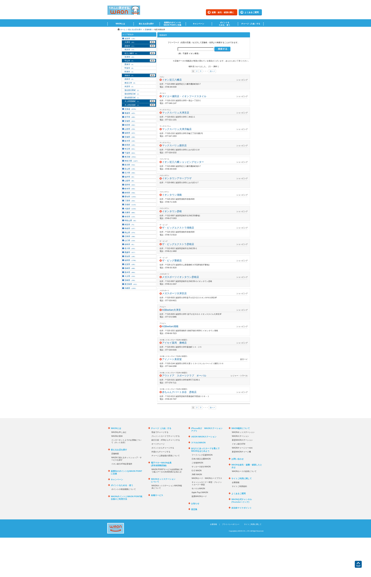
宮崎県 (130, 280)
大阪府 (130, 209)
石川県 (130, 173)
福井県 (129, 177)
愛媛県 (130, 252)
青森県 (130, 113)
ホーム (123, 30)
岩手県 (130, 117)
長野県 (130, 185)
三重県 (130, 201)
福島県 (130, 133)
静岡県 (130, 193)
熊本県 (130, 272)
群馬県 (130, 145)
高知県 (130, 256)
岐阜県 (130, 189)
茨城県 (130, 137)
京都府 (130, 204)
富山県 (130, 169)
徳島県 (129, 244)
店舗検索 (148, 30)
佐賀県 (130, 264)
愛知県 (130, 197)
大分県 (130, 276)
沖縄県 (130, 288)
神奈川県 (131, 161)
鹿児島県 (131, 284)
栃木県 (130, 141)
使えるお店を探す (135, 30)
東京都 (130, 157)
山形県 (130, 129)
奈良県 (130, 216)
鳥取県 (129, 224)
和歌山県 (130, 220)
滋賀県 (130, 38)
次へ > (212, 71)
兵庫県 (130, 212)
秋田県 (130, 125)
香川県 (130, 248)
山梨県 (129, 181)
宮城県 (130, 121)
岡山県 (130, 232)
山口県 (130, 240)
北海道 (130, 109)
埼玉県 (130, 149)
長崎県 (130, 268)
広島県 (130, 236)
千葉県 (130, 153)
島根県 (130, 228)
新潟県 (130, 165)
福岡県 (130, 260)
